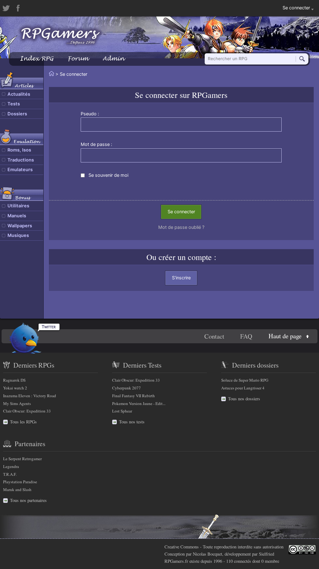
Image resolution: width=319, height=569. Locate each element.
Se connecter (181, 212)
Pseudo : (90, 114)
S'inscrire (181, 278)
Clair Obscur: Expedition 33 (27, 411)
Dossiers (17, 114)
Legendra (11, 466)
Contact (214, 336)
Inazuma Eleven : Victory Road (29, 395)
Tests (13, 104)
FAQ (246, 336)
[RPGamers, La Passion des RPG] (60, 36)
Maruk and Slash (17, 489)
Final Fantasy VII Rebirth (133, 395)
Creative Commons (181, 547)
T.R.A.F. (10, 474)
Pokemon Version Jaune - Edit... (138, 403)
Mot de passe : (96, 144)
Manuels (16, 216)
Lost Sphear (122, 411)
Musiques (18, 235)
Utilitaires (18, 206)
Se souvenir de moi (108, 175)
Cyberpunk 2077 (126, 388)
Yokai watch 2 (15, 388)
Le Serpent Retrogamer (22, 458)
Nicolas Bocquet (207, 554)
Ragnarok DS (14, 380)
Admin (113, 58)
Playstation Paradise (20, 482)
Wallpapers (19, 226)
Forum (78, 58)
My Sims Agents (17, 403)
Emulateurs (20, 169)
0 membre (270, 561)
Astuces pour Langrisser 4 (242, 388)
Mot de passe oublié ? (181, 227)
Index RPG (36, 58)
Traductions (20, 160)
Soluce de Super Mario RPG (244, 380)
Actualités (18, 94)
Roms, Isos (19, 150)
